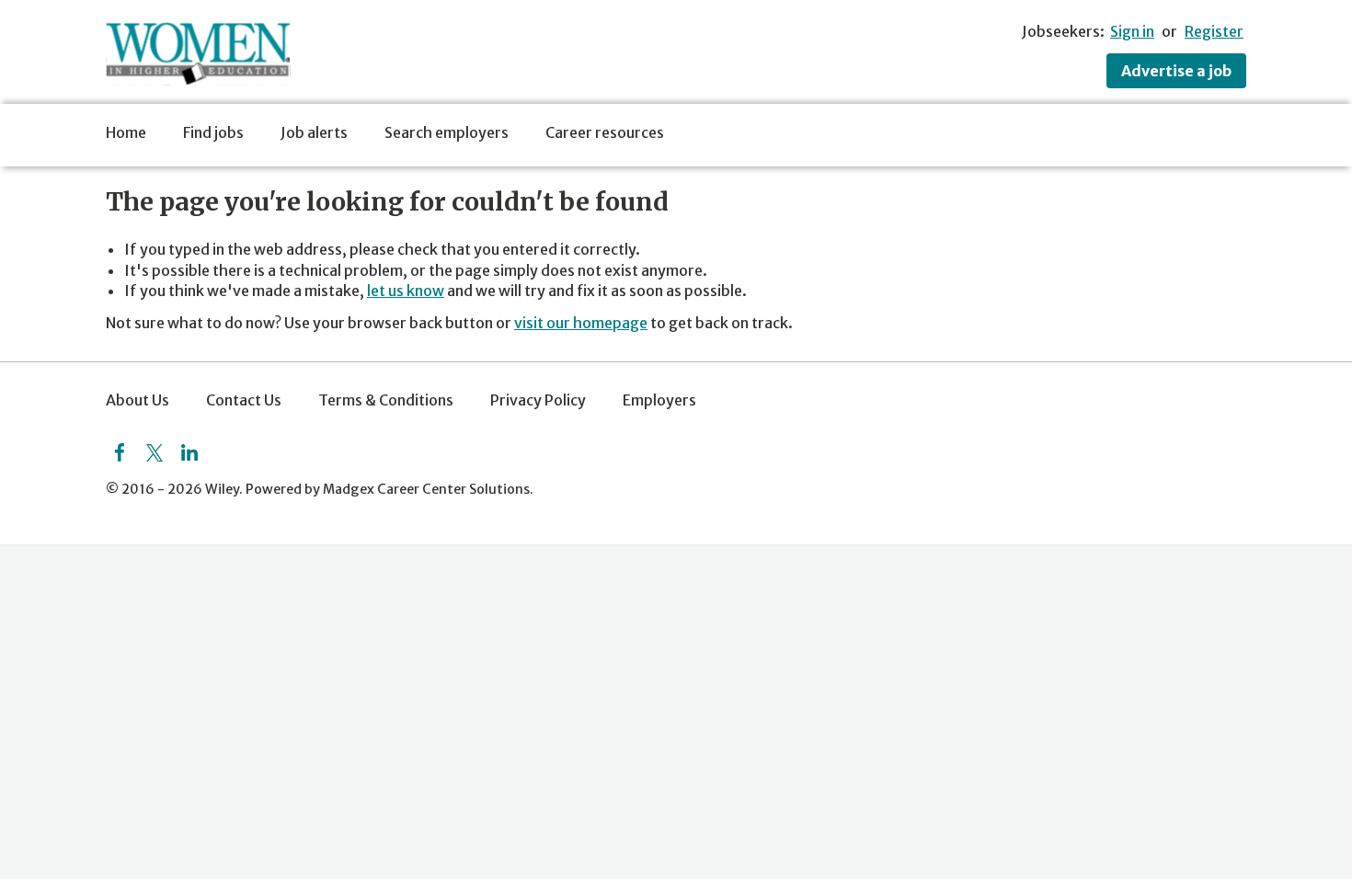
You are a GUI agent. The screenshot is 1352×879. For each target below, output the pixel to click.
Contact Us (243, 400)
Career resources (604, 132)
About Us (137, 400)
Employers (659, 400)
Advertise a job (1176, 71)
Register (1214, 31)
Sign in (1132, 31)
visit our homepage (580, 323)
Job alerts (314, 132)
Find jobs (213, 132)
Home (126, 132)
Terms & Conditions (385, 400)
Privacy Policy (538, 400)
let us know (405, 290)
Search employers (446, 132)
